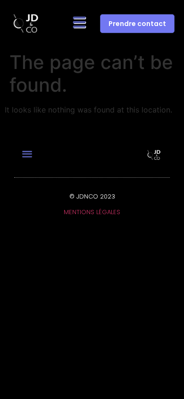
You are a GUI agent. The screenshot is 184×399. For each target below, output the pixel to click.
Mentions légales (92, 212)
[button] (79, 23)
